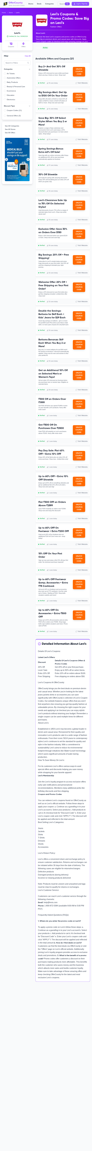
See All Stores (10, 129)
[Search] (67, 3)
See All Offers (10, 133)
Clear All (28, 56)
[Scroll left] (6, 159)
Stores (11, 12)
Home (4, 12)
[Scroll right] (28, 159)
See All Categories (12, 126)
